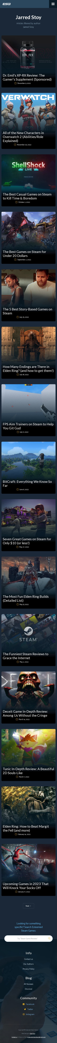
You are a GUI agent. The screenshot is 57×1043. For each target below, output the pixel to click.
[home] (5, 2)
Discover (28, 989)
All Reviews (28, 984)
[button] (53, 4)
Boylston (32, 1034)
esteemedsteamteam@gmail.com (36, 1037)
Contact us (28, 959)
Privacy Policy (28, 969)
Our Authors (28, 964)
